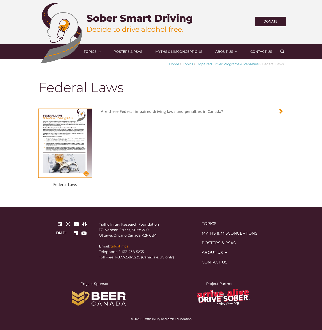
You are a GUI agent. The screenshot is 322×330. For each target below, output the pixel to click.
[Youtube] (76, 224)
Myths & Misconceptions (178, 51)
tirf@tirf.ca (119, 246)
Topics (90, 51)
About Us (224, 51)
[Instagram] (67, 224)
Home (174, 64)
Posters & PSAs (128, 51)
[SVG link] (62, 51)
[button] (282, 51)
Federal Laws (65, 184)
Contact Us (261, 51)
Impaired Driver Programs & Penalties (227, 64)
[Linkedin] (59, 224)
